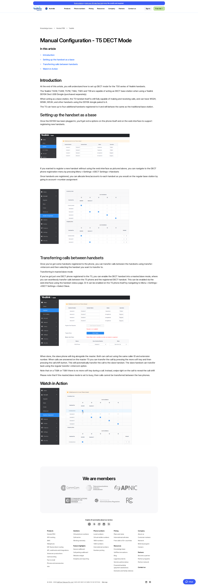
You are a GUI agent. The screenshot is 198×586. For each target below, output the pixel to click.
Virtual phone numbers (81, 534)
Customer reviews (144, 537)
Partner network (143, 562)
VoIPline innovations (120, 552)
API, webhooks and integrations (58, 550)
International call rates (121, 537)
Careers (140, 547)
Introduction (49, 55)
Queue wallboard (79, 549)
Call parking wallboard (80, 552)
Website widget (78, 555)
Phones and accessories (55, 563)
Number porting (99, 550)
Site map (104, 582)
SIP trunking (51, 537)
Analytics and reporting (81, 559)
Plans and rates (119, 534)
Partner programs (144, 559)
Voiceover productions (54, 553)
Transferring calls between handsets (60, 64)
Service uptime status (121, 562)
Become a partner (144, 555)
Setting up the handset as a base (58, 59)
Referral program (143, 544)
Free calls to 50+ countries (123, 540)
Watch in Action (50, 69)
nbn (48, 566)
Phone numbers (99, 531)
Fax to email (51, 560)
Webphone (51, 544)
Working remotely (79, 540)
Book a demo (78, 3)
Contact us (132, 8)
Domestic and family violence (123, 571)
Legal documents (119, 559)
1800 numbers (98, 540)
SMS (48, 540)
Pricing (91, 8)
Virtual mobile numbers (101, 537)
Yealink (71, 28)
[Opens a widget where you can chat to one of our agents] (189, 582)
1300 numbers (98, 544)
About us (141, 534)
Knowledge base (46, 28)
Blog (115, 555)
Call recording (51, 557)
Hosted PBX (60, 28)
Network (141, 540)
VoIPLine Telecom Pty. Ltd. (65, 582)
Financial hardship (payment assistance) (121, 566)
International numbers (101, 547)
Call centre (77, 537)
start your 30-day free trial (94, 3)
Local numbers (98, 534)
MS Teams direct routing (55, 547)
